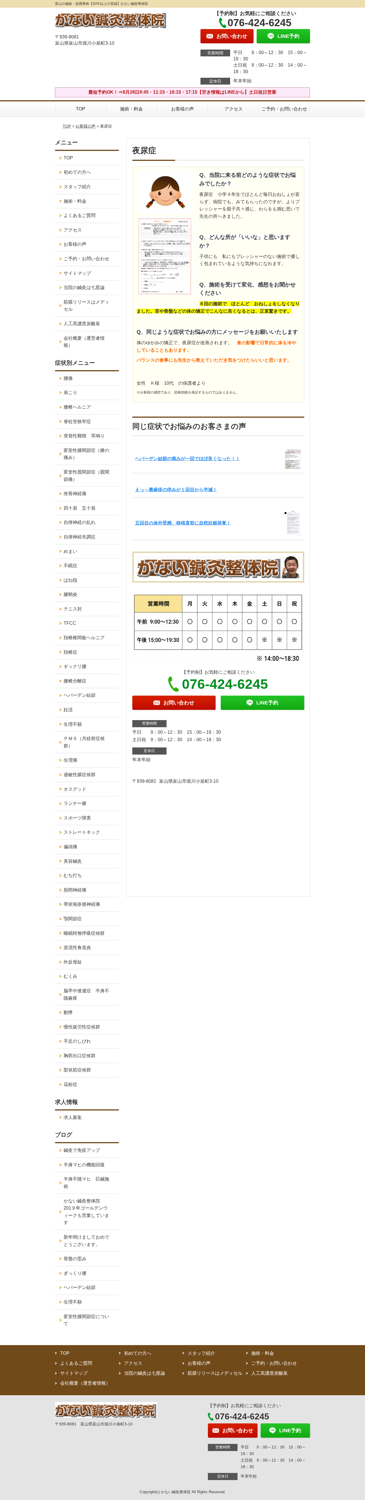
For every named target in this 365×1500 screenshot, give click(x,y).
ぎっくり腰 (75, 1273)
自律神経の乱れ (80, 522)
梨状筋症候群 (77, 1069)
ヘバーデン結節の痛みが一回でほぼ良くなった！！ (187, 458)
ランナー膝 (77, 803)
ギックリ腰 (75, 666)
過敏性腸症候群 (80, 774)
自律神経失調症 (80, 536)
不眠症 (70, 565)
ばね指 (70, 580)
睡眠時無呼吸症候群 (84, 933)
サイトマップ (77, 273)
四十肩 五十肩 (80, 508)
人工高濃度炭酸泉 (89, 323)
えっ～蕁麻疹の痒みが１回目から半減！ (176, 489)
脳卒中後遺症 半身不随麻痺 (86, 994)
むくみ (70, 976)
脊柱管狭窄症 (77, 421)
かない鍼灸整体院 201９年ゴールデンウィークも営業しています (86, 1211)
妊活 (68, 709)
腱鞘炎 (70, 594)
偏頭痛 (70, 846)
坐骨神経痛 (75, 493)
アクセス (233, 108)
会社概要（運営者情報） (84, 342)
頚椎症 (70, 652)
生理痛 (70, 760)
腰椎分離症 (75, 681)
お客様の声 (182, 108)
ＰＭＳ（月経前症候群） (84, 742)
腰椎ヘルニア (77, 407)
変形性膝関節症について (86, 1320)
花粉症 (70, 1084)
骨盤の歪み (75, 1258)
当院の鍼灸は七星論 (84, 287)
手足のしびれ (77, 1041)
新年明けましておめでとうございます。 (86, 1241)
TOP (80, 108)
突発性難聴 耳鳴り (86, 435)
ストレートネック (82, 832)
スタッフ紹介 (77, 186)
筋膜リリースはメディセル (86, 306)
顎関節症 (73, 918)
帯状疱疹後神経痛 (82, 904)
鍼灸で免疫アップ (82, 1150)
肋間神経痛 (75, 890)
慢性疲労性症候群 (82, 1026)
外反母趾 (73, 962)
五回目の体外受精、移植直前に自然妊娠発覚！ (183, 523)
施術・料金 (131, 108)
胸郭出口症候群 (80, 1055)
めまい (70, 551)
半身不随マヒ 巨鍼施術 (86, 1183)
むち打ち (73, 875)
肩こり (70, 392)
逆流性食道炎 (77, 947)
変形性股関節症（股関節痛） (86, 476)
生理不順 (73, 724)
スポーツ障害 (77, 817)
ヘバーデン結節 (80, 695)
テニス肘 (73, 608)
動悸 (68, 1012)
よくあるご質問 (80, 215)
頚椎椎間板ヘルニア (84, 637)
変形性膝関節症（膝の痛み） (86, 454)
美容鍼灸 (73, 861)
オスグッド (75, 789)
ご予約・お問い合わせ (284, 108)
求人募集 (73, 1117)
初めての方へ (77, 172)
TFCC (70, 623)
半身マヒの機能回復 (86, 1164)
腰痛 (68, 378)
